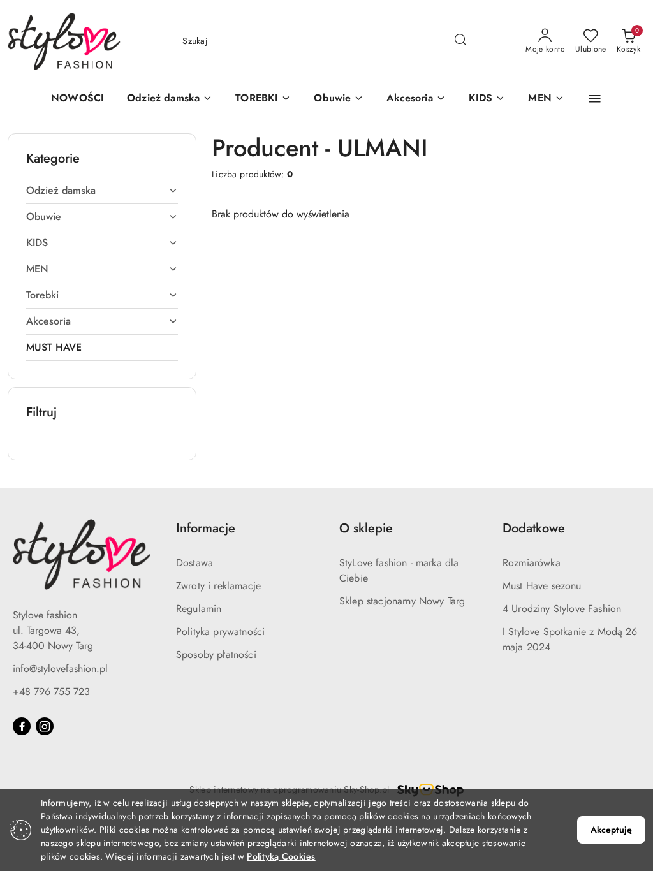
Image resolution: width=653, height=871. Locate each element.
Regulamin (198, 608)
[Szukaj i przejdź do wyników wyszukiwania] (460, 41)
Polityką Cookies (281, 856)
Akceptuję (611, 829)
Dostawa (194, 562)
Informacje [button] (205, 528)
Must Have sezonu (542, 585)
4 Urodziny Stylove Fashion (562, 608)
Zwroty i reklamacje (218, 585)
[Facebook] (22, 726)
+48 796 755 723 (51, 691)
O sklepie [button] (366, 528)
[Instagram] (45, 726)
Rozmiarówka (532, 562)
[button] (169, 99)
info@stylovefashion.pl (60, 668)
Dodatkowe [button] (534, 528)
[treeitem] (102, 190)
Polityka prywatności (220, 631)
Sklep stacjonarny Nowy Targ (402, 601)
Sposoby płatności (216, 654)
